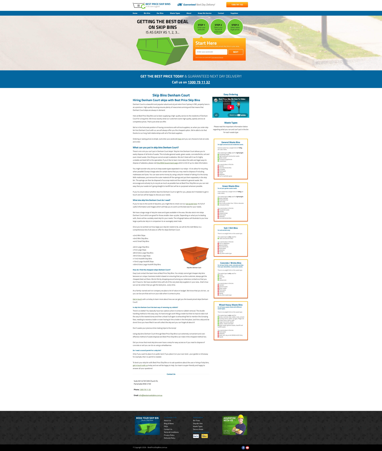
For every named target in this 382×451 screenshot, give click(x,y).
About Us (167, 420)
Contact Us (168, 429)
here (179, 139)
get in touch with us (140, 365)
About (189, 13)
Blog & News (169, 423)
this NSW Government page (167, 163)
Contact (221, 13)
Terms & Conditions (171, 432)
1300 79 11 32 (199, 82)
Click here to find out (217, 57)
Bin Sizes (196, 420)
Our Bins (160, 13)
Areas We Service (204, 13)
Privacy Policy (169, 435)
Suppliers (234, 13)
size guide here (191, 203)
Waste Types (175, 13)
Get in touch (137, 299)
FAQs (166, 426)
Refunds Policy (169, 438)
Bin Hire (147, 13)
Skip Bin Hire (198, 423)
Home (135, 13)
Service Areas (198, 429)
